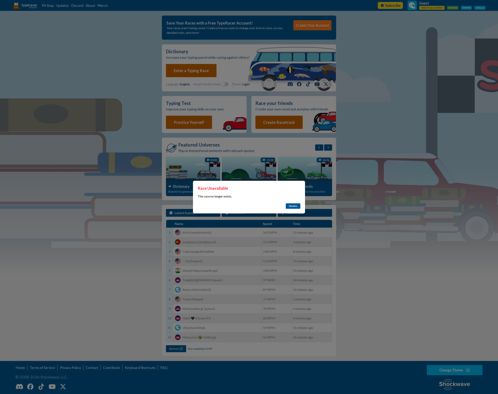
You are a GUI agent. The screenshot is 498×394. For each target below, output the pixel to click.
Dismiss (293, 205)
